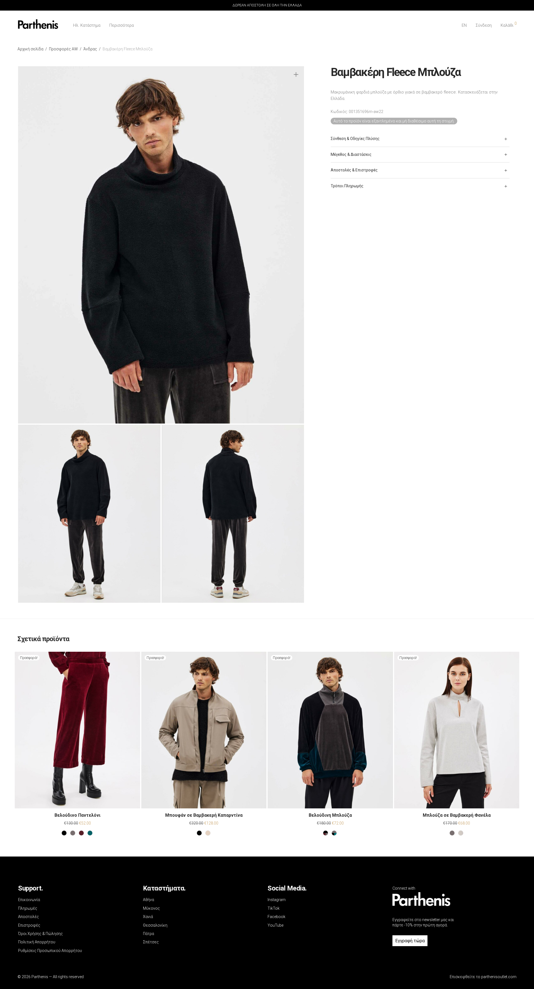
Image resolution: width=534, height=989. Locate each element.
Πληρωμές (27, 908)
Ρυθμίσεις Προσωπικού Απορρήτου (50, 950)
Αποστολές (28, 916)
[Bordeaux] (81, 833)
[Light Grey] (460, 833)
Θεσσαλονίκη (155, 925)
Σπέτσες (151, 942)
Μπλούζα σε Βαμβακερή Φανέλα (457, 815)
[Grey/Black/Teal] (334, 833)
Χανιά (148, 916)
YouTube (275, 925)
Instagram (277, 899)
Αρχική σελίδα (30, 49)
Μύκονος (151, 908)
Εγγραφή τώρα (410, 940)
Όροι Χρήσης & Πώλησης (40, 933)
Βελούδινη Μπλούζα (330, 815)
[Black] (64, 833)
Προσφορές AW (63, 49)
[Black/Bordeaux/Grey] (325, 833)
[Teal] (89, 833)
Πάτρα (148, 933)
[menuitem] (464, 25)
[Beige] (207, 833)
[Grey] (72, 833)
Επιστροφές (29, 925)
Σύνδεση (484, 25)
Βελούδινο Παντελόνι (77, 815)
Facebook (276, 916)
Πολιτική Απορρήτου (36, 942)
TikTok (274, 908)
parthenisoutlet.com (498, 977)
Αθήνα (148, 899)
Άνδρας (90, 49)
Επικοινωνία (29, 899)
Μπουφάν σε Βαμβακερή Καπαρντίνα (204, 815)
